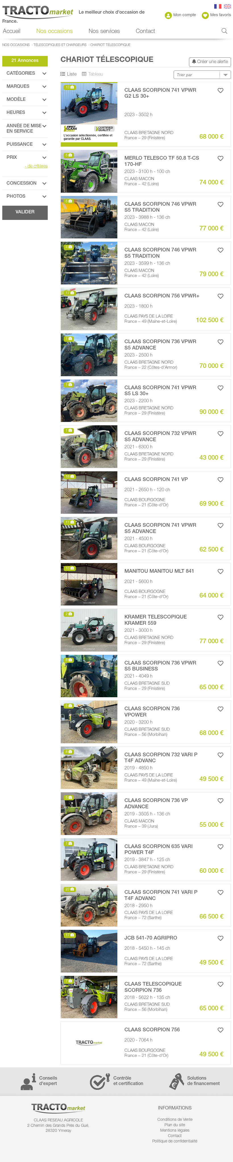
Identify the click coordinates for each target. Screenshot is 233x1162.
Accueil (11, 32)
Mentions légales (175, 1131)
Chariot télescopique (110, 45)
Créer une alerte (212, 62)
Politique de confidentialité (174, 1142)
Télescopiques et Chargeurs (60, 45)
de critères (36, 166)
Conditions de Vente (174, 1120)
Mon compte (184, 15)
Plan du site (175, 1125)
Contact (145, 32)
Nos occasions (16, 45)
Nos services (104, 32)
